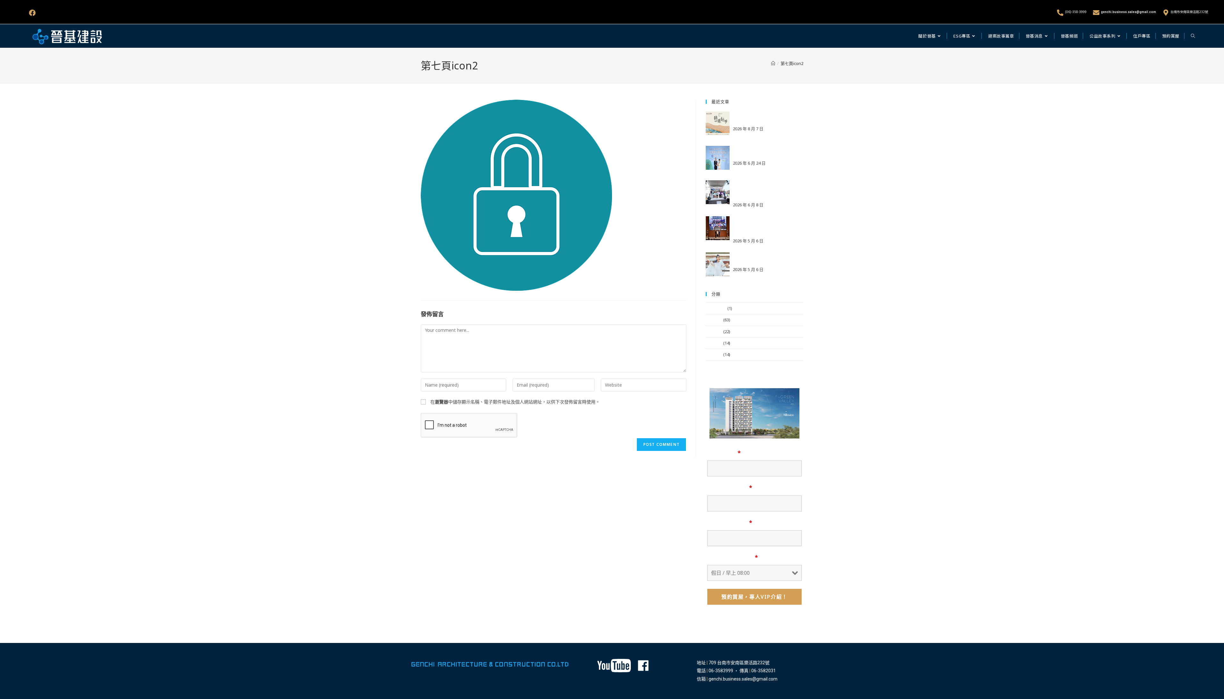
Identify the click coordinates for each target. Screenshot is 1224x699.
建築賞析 (714, 343)
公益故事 (714, 331)
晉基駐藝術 (716, 308)
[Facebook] (32, 13)
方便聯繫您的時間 (732, 557)
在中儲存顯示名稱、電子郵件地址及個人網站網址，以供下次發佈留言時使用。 (515, 402)
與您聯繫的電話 (729, 522)
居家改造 (714, 354)
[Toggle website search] (1193, 36)
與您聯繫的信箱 (729, 487)
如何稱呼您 (724, 453)
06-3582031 (763, 670)
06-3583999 (721, 670)
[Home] (773, 63)
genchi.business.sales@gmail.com (1128, 12)
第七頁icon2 (792, 63)
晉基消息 (714, 320)
